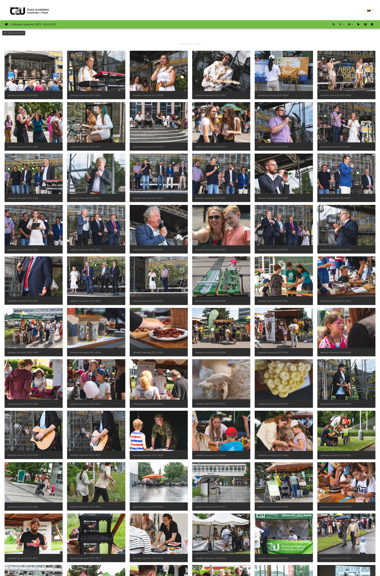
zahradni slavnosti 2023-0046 (210, 352)
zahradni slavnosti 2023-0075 (273, 558)
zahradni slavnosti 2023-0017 (335, 146)
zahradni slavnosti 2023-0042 (335, 301)
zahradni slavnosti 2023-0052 (210, 403)
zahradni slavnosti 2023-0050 (85, 404)
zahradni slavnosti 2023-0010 (23, 146)
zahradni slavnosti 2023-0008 (273, 95)
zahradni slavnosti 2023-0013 (148, 146)
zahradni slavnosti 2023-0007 (210, 95)
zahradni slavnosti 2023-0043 (23, 352)
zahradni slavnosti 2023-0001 (23, 95)
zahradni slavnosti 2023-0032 (210, 249)
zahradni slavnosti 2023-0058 (148, 455)
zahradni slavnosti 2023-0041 (273, 301)
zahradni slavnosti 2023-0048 (335, 352)
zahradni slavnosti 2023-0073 (148, 558)
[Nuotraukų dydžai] (350, 24)
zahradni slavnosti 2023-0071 (23, 558)
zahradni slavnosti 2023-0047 (273, 352)
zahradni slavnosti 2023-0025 (273, 198)
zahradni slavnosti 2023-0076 (335, 558)
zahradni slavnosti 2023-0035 (335, 249)
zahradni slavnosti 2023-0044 (85, 352)
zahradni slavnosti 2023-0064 (85, 506)
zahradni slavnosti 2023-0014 (210, 146)
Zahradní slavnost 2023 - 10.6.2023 (33, 24)
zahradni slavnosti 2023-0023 (210, 198)
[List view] (372, 24)
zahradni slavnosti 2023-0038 (85, 301)
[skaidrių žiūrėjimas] (358, 24)
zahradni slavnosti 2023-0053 (273, 404)
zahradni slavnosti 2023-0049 (23, 404)
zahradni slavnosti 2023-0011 (85, 146)
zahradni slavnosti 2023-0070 (335, 506)
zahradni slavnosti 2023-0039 (148, 301)
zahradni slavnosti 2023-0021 (85, 198)
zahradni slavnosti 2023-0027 (335, 198)
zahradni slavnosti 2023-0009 (335, 95)
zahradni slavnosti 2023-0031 (148, 249)
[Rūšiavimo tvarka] (341, 24)
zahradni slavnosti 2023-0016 (273, 146)
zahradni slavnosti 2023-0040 (210, 301)
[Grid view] (365, 24)
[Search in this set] (334, 24)
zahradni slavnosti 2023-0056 (23, 455)
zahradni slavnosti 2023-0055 (335, 404)
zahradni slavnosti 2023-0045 (148, 352)
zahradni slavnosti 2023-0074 (210, 558)
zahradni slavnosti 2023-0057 (85, 455)
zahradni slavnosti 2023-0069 (273, 506)
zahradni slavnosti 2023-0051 (148, 404)
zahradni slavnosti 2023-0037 (23, 300)
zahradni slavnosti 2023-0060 (273, 455)
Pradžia (6, 24)
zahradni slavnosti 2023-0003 (85, 95)
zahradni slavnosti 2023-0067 (210, 506)
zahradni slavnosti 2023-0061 (335, 455)
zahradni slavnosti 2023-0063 (23, 506)
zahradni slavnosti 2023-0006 (148, 95)
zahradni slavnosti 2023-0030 (85, 249)
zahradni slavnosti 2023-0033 (273, 249)
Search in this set (15, 32)
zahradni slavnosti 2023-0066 (148, 506)
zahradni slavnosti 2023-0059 (210, 455)
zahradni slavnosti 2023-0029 (23, 249)
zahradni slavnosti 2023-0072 (85, 558)
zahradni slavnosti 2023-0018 (23, 198)
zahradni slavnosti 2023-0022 (148, 198)
